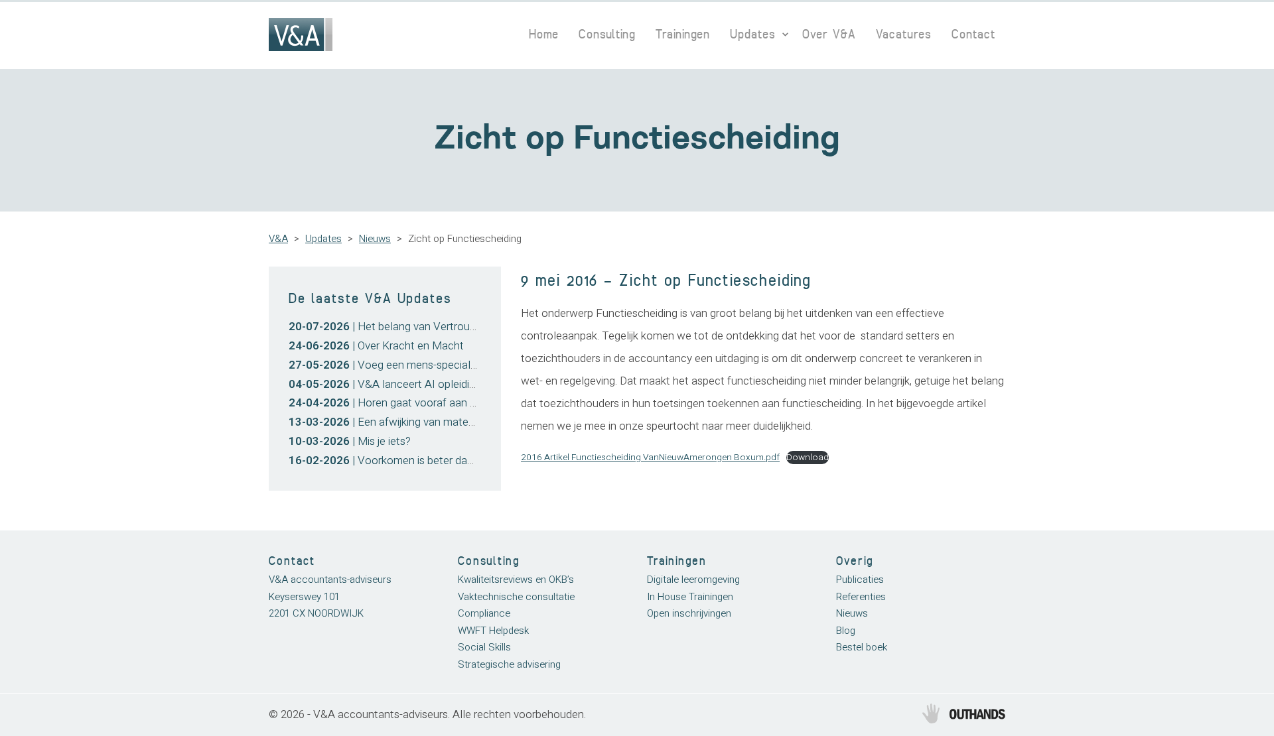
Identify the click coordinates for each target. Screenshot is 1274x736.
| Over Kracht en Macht (376, 345)
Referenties (861, 596)
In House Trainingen (690, 596)
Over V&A (829, 34)
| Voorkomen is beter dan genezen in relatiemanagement (457, 460)
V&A (278, 238)
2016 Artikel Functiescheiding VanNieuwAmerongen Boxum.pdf (650, 457)
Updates (753, 34)
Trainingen (683, 34)
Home (544, 34)
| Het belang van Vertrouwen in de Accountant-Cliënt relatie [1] (471, 326)
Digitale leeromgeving (693, 579)
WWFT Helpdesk (493, 630)
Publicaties (860, 579)
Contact (973, 34)
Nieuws (375, 238)
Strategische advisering (509, 664)
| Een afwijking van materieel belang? (409, 422)
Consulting (607, 34)
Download (807, 457)
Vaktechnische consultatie (516, 596)
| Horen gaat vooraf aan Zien (389, 403)
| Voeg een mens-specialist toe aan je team (424, 365)
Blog (845, 630)
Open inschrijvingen (689, 613)
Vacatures (904, 34)
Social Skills (484, 647)
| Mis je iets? (350, 441)
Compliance (484, 613)
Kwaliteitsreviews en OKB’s (516, 579)
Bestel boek (861, 647)
